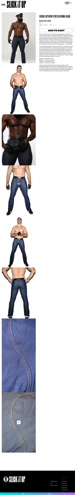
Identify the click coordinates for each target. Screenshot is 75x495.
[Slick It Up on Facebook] (61, 478)
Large (50, 24)
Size (40, 22)
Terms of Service (64, 485)
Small (41, 24)
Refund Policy (64, 481)
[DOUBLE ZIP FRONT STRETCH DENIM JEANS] (19, 37)
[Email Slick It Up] (65, 478)
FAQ (51, 483)
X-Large (55, 24)
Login (66, 3)
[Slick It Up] (14, 479)
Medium (45, 24)
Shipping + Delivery (53, 485)
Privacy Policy (64, 483)
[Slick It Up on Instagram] (63, 478)
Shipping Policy (64, 487)
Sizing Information (53, 481)
